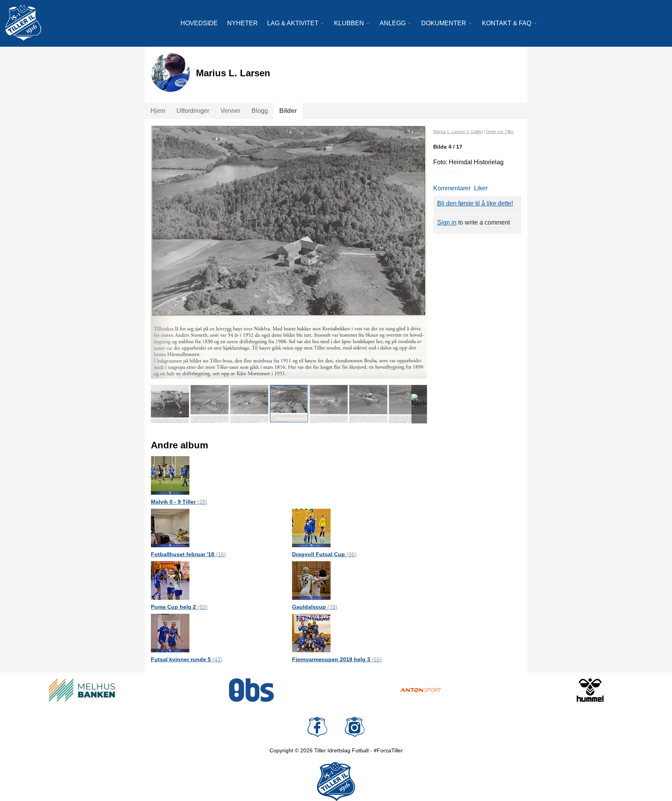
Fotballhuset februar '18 (188, 554)
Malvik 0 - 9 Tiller (179, 502)
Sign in (447, 222)
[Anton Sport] (421, 690)
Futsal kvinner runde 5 (186, 659)
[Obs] (252, 690)
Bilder (288, 110)
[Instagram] (354, 727)
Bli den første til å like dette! (475, 203)
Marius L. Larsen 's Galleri (458, 131)
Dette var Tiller (500, 131)
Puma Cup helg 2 (179, 607)
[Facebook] (317, 727)
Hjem (157, 110)
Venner (230, 110)
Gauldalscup (315, 607)
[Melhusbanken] (82, 690)
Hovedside (199, 23)
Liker (481, 188)
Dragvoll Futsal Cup (324, 554)
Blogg (260, 110)
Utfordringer (193, 110)
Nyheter (242, 23)
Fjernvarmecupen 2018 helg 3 (337, 659)
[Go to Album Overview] (170, 475)
